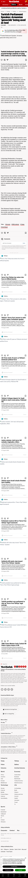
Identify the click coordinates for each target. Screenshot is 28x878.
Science (3, 796)
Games (2, 788)
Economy (17, 771)
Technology (4, 785)
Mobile (2, 792)
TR (14, 666)
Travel (15, 802)
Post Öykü (9, 851)
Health (16, 798)
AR (19, 666)
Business (16, 776)
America (3, 776)
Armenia (8, 224)
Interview (16, 800)
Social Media (4, 798)
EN (17, 666)
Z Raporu (6, 849)
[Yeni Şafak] (14, 1)
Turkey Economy (18, 780)
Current (16, 796)
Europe (3, 780)
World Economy (18, 782)
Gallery (16, 764)
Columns (3, 768)
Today (2, 760)
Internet (3, 790)
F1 (1, 817)
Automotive (17, 774)
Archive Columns (19, 768)
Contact (12, 830)
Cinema (16, 792)
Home (2, 11)
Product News (4, 794)
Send (24, 243)
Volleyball (3, 814)
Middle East (4, 782)
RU (23, 666)
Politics (14, 11)
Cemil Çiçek (5, 227)
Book (15, 790)
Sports (3, 806)
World (3, 771)
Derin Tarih (18, 849)
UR (25, 666)
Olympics (3, 821)
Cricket (2, 820)
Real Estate (17, 778)
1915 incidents (15, 224)
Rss (18, 830)
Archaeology (17, 788)
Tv (15, 804)
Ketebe (12, 849)
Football (3, 809)
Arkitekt (3, 851)
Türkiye (8, 11)
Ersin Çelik (3, 25)
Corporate (4, 830)
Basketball (3, 811)
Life (15, 785)
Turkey (22, 224)
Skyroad (24, 849)
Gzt (2, 849)
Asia (2, 778)
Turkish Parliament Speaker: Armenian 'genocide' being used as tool (23, 11)
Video (2, 764)
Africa (2, 774)
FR (21, 666)
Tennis (2, 815)
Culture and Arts (18, 794)
